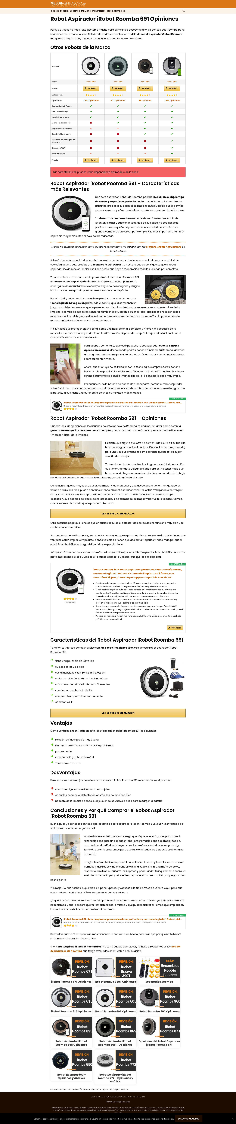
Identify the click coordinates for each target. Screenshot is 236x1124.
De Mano (86, 10)
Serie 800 (145, 81)
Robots (55, 10)
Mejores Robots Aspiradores (163, 246)
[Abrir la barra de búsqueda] (184, 11)
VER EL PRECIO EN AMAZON (118, 513)
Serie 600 (91, 81)
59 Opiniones (145, 100)
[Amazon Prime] (83, 409)
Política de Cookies (107, 1096)
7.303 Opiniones (91, 100)
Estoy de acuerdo (189, 1118)
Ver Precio (92, 88)
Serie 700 (118, 81)
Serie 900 (172, 81)
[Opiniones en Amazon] (90, 95)
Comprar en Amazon (124, 1096)
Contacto (95, 1096)
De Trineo (75, 10)
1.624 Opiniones (172, 100)
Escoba (64, 10)
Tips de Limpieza (116, 10)
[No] (232, 1118)
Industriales (99, 10)
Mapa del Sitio (139, 1096)
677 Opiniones (118, 100)
